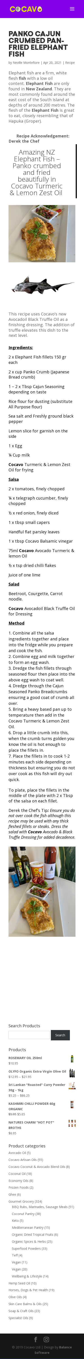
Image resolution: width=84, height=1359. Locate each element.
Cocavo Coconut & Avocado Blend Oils (37, 1167)
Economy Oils (18, 1181)
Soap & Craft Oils (21, 1311)
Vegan (16, 1262)
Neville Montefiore (26, 62)
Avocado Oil (17, 1153)
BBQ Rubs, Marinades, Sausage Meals (40, 1207)
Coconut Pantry (23, 1214)
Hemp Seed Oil (19, 1283)
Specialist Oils (18, 1318)
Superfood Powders (26, 1248)
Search (60, 1035)
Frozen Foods (19, 1187)
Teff (15, 1255)
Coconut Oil (17, 1174)
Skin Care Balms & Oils (25, 1304)
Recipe (70, 62)
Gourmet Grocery (21, 1201)
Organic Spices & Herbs (29, 1241)
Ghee (12, 1194)
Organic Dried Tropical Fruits (32, 1234)
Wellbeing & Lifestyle (27, 1276)
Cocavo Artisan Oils (23, 1160)
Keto (15, 1220)
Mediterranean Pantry (27, 1227)
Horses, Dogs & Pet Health (28, 1290)
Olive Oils (15, 1297)
